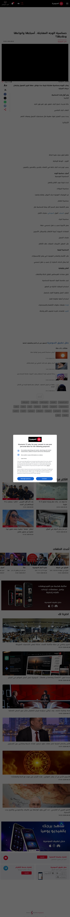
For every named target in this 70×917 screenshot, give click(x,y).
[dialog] (35, 458)
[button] (35, 458)
